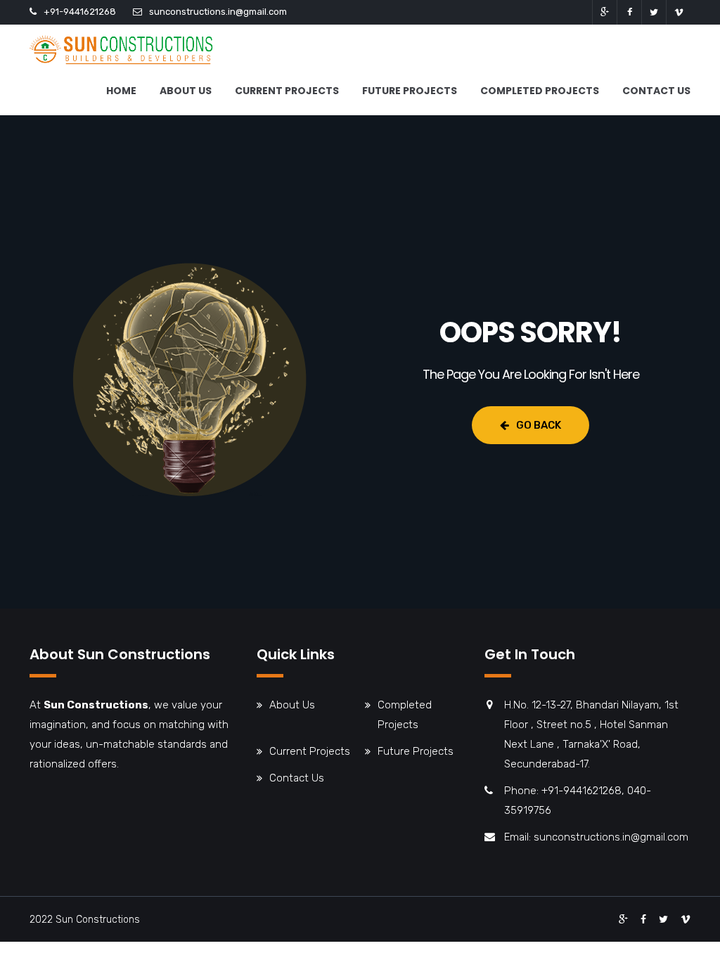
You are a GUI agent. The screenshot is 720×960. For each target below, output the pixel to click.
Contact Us (656, 91)
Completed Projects (539, 91)
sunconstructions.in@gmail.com (218, 11)
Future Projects (409, 91)
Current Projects (287, 91)
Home (121, 91)
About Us (186, 91)
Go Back (538, 425)
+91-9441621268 (80, 11)
